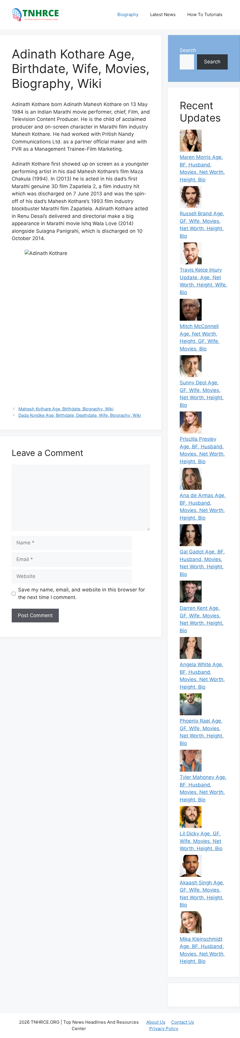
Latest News (163, 14)
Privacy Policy (163, 1028)
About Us (155, 1022)
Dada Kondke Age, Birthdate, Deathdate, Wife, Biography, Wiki (79, 415)
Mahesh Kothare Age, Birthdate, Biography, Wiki (65, 408)
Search (188, 50)
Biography (127, 14)
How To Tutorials (204, 14)
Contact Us (182, 1022)
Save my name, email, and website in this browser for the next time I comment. (81, 593)
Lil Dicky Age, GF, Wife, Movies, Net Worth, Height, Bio (201, 841)
